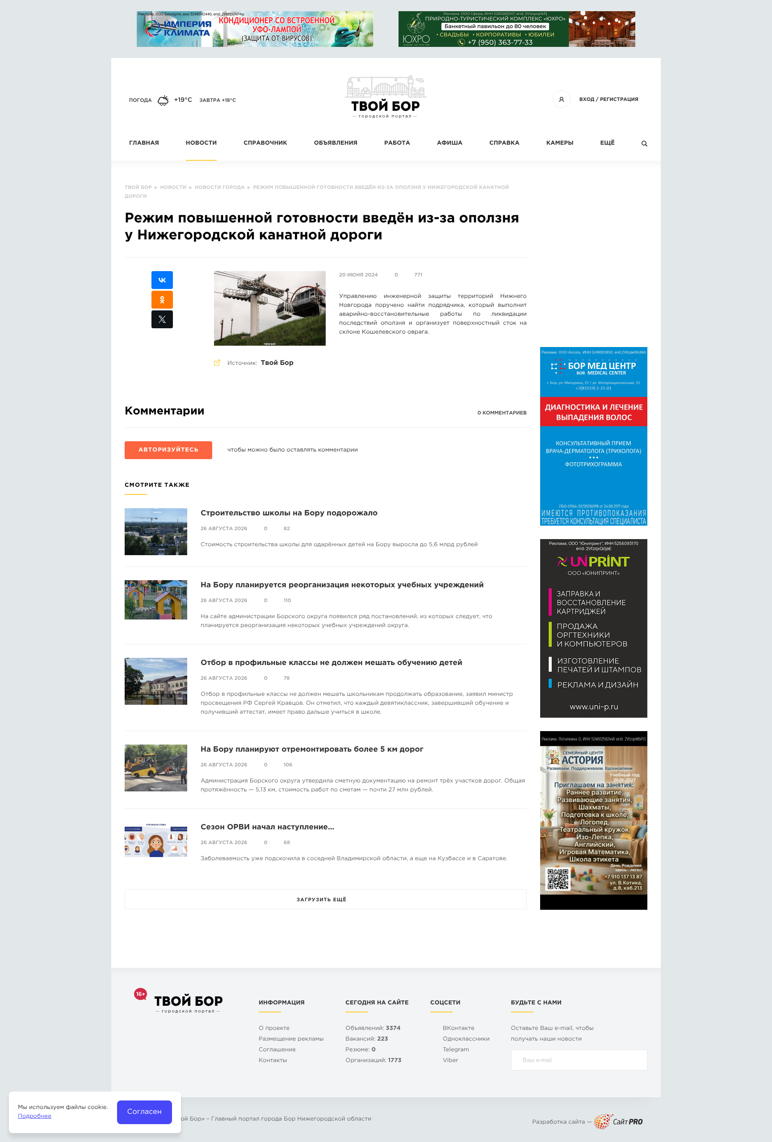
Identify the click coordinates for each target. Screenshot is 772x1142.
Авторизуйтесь (168, 450)
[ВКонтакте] (162, 280)
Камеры (560, 143)
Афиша (449, 143)
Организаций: (373, 1060)
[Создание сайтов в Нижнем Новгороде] (618, 1122)
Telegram (456, 1050)
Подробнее (34, 1116)
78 (287, 678)
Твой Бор (277, 363)
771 (418, 275)
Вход (587, 99)
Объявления (335, 143)
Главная (144, 143)
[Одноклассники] (162, 300)
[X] (162, 319)
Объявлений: (372, 1028)
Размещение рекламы (291, 1039)
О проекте (274, 1028)
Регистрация (619, 99)
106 (288, 765)
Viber (450, 1060)
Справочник (265, 143)
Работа (397, 143)
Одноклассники (466, 1039)
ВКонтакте (458, 1028)
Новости (201, 143)
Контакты (273, 1060)
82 (287, 529)
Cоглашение (277, 1050)
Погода (140, 100)
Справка (504, 143)
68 (287, 843)
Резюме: (360, 1050)
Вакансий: (366, 1039)
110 (287, 600)
